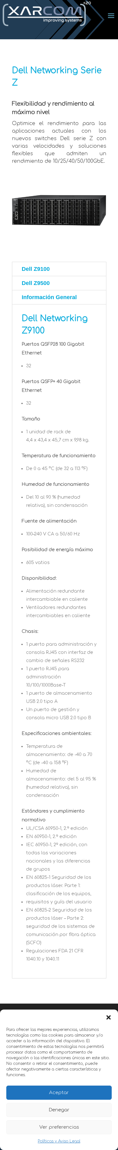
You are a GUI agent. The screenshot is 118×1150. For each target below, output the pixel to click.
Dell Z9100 (36, 269)
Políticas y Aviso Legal (59, 1141)
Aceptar (59, 1092)
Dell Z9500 (36, 283)
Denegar (59, 1110)
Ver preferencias (59, 1127)
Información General (49, 297)
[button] (108, 1017)
